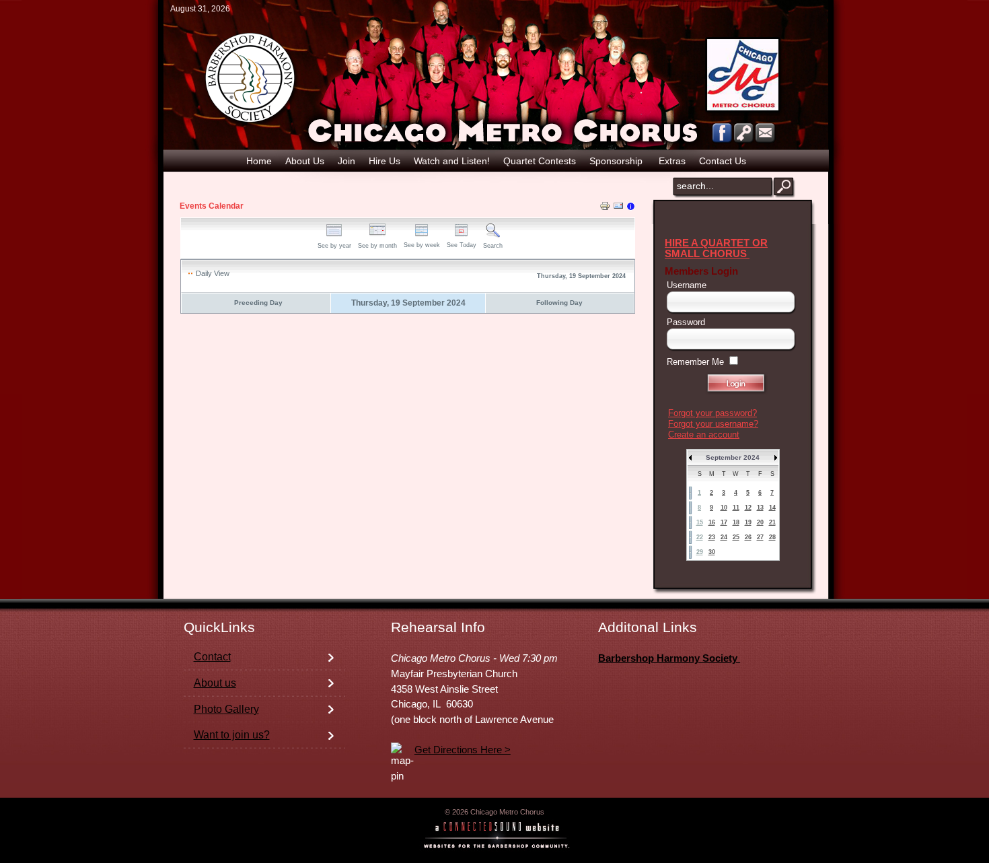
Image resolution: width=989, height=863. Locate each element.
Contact (212, 656)
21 (772, 522)
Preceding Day (258, 302)
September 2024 (733, 457)
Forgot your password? (712, 413)
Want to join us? (232, 734)
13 (760, 507)
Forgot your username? (713, 424)
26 (748, 537)
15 (699, 522)
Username (686, 285)
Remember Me (695, 362)
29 (699, 552)
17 (724, 522)
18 (736, 522)
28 (772, 537)
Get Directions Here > (462, 750)
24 (724, 537)
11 (736, 507)
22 (699, 537)
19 (748, 522)
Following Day (559, 302)
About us (215, 683)
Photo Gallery (226, 709)
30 (711, 552)
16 (711, 522)
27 (760, 537)
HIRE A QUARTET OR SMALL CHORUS (716, 248)
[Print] (604, 208)
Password (686, 322)
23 (711, 537)
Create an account (703, 434)
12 (748, 507)
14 (772, 507)
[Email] (618, 208)
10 (724, 507)
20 (760, 522)
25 (736, 537)
